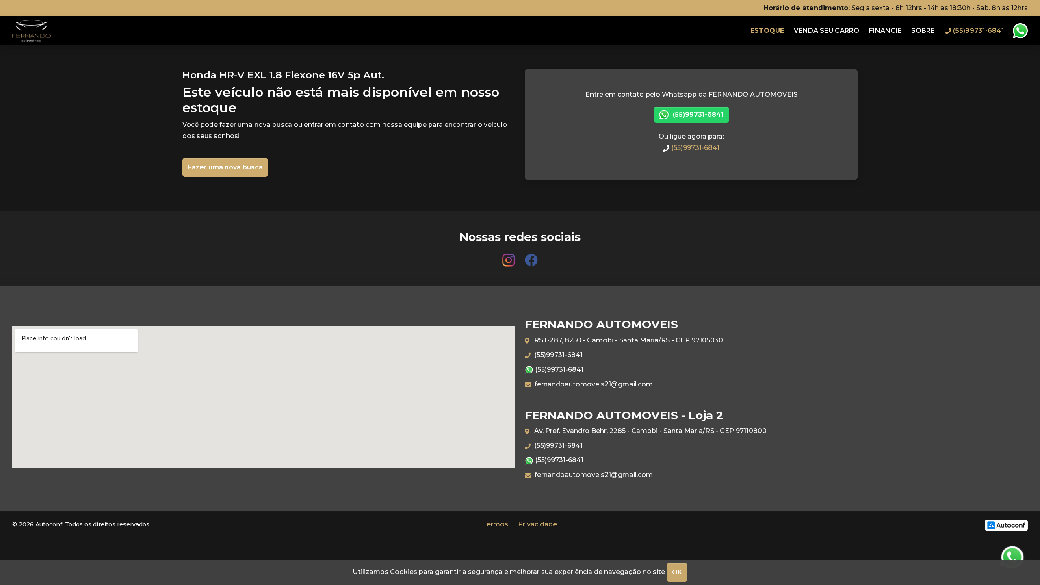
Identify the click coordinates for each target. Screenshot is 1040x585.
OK (677, 572)
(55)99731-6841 (697, 114)
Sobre (923, 31)
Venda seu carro (826, 31)
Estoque (767, 31)
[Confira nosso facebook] (531, 256)
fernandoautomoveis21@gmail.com (593, 384)
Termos (495, 524)
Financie (885, 31)
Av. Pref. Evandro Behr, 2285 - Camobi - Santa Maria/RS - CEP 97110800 (650, 431)
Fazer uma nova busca (225, 167)
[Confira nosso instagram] (509, 256)
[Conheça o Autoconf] (1006, 525)
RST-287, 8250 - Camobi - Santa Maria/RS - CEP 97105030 (628, 340)
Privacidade (537, 524)
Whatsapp (1020, 31)
